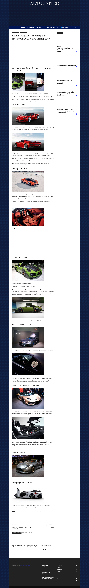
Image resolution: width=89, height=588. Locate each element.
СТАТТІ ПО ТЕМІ (17, 532)
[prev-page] (13, 551)
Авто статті (56, 27)
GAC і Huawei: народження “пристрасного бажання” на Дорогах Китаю (65, 48)
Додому (13, 30)
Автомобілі (17, 511)
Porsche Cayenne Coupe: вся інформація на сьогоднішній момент (32, 546)
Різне (39, 511)
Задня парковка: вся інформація (66, 65)
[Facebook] (13, 44)
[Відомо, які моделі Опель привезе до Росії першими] (18, 540)
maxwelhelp (15, 41)
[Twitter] (19, 44)
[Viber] (22, 44)
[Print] (33, 44)
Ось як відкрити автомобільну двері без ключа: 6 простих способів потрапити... (48, 578)
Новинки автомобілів (23, 32)
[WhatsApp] (27, 44)
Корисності (39, 27)
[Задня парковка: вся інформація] (67, 59)
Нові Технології (47, 27)
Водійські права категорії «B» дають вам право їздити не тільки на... (47, 572)
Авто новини (30, 27)
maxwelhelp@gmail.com (25, 565)
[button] (75, 27)
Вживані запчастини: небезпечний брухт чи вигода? (45, 526)
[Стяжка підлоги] (38, 567)
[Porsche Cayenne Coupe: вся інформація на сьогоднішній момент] (33, 540)
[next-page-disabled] (15, 551)
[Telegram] (24, 44)
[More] (35, 44)
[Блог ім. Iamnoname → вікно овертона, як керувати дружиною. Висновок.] (67, 74)
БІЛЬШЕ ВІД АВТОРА (27, 532)
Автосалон (18, 30)
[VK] (16, 44)
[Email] (30, 44)
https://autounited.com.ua (23, 586)
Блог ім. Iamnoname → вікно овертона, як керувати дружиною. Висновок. (67, 82)
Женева (18, 32)
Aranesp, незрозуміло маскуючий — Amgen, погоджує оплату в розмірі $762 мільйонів (66, 92)
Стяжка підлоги (45, 565)
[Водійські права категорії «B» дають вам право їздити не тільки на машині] (38, 573)
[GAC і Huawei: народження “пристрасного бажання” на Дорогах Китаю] (67, 40)
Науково (23, 27)
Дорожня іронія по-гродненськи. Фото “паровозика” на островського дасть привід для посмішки (21, 527)
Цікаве (42, 511)
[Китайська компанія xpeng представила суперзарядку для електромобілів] (67, 103)
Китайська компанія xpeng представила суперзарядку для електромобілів (66, 111)
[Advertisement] (44, 17)
